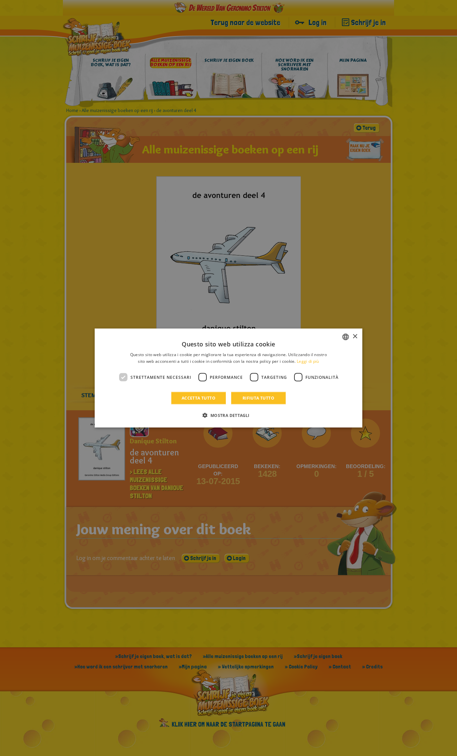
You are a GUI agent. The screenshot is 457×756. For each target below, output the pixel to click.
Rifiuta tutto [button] (258, 398)
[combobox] (345, 336)
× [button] (354, 336)
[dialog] (228, 378)
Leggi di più (308, 361)
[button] (228, 415)
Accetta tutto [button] (198, 398)
